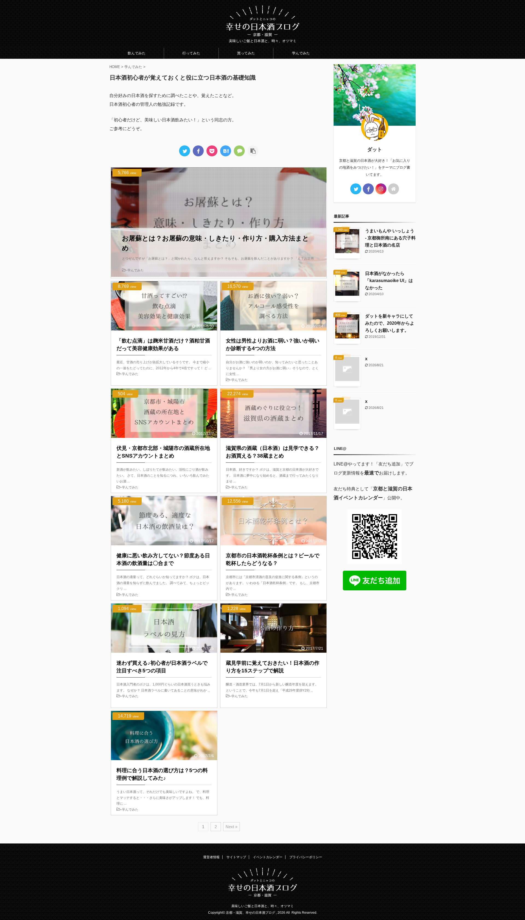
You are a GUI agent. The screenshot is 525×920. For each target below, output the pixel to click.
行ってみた (191, 53)
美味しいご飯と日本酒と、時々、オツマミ (262, 906)
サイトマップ (236, 857)
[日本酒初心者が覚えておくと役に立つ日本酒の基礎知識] (225, 150)
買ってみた (246, 53)
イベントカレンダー (267, 857)
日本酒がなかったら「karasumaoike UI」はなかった (389, 280)
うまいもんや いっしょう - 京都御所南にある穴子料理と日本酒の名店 (390, 237)
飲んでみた (136, 53)
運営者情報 (211, 857)
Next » (231, 826)
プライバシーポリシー (305, 857)
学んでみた (301, 53)
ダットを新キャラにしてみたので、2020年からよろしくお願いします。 (389, 323)
